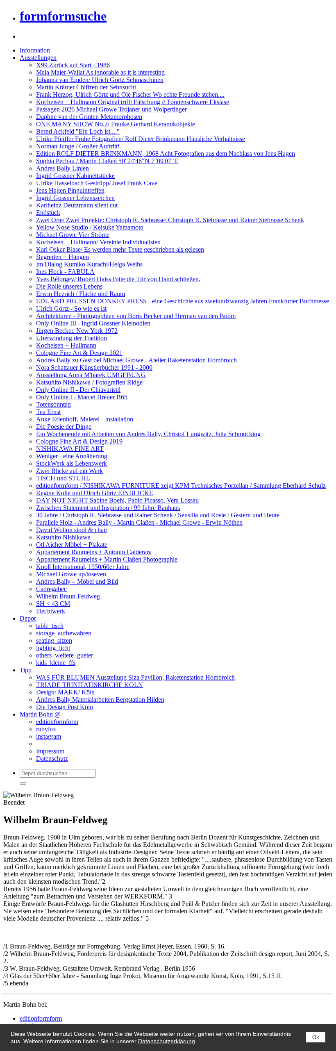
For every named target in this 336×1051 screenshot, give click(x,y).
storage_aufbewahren (63, 633)
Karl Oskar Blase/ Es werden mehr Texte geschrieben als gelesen (120, 249)
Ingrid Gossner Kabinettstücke (75, 175)
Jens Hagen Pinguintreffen (70, 190)
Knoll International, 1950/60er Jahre (82, 566)
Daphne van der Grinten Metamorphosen (89, 116)
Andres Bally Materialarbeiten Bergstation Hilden (100, 699)
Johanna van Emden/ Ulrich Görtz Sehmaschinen (99, 79)
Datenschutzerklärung (166, 1041)
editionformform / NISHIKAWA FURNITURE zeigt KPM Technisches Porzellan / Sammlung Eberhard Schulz (181, 485)
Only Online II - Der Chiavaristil (78, 389)
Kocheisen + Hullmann (66, 345)
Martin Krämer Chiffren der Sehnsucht (86, 87)
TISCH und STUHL (63, 478)
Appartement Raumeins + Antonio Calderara (94, 551)
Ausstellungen (38, 57)
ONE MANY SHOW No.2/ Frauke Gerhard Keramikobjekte (115, 124)
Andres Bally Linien (62, 168)
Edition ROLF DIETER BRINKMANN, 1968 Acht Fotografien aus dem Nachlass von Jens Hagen (165, 153)
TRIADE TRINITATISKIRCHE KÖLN (89, 684)
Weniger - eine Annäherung (71, 456)
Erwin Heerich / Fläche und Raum (80, 293)
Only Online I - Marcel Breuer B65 (81, 397)
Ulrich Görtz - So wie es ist (71, 308)
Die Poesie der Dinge (63, 426)
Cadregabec (51, 588)
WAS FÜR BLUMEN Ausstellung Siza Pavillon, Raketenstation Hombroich (135, 677)
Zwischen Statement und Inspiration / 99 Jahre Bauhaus (108, 507)
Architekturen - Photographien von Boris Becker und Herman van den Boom (136, 315)
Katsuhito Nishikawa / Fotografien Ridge (89, 382)
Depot (28, 618)
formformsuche (63, 16)
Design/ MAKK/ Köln (65, 692)
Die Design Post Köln (64, 706)
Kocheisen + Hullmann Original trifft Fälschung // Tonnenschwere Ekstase (132, 101)
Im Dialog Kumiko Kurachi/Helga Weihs (89, 264)
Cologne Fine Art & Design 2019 (79, 441)
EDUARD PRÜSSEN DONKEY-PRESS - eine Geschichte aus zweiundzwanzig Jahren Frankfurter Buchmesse (182, 301)
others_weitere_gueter (64, 655)
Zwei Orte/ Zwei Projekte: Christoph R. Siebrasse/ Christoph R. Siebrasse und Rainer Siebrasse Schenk (170, 219)
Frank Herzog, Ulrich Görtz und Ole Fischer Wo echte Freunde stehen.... (130, 94)
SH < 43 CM (53, 603)
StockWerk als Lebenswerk (71, 463)
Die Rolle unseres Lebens (69, 286)
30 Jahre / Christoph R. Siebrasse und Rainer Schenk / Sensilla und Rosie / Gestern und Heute (157, 515)
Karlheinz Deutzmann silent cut (77, 205)
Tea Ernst (48, 411)
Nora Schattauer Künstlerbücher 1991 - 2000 (94, 367)
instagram (48, 736)
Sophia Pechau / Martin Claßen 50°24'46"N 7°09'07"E (107, 160)
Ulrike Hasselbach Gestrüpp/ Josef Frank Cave (96, 183)
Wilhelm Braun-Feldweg (68, 596)
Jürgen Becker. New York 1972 (77, 330)
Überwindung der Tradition (71, 337)
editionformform (57, 721)
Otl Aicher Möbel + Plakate (71, 544)
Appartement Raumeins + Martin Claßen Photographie (106, 559)
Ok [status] (315, 1037)
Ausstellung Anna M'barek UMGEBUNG (91, 374)
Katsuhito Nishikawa (63, 537)
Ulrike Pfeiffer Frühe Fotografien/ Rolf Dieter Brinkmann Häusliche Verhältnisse (140, 138)
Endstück (48, 212)
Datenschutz (52, 758)
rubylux (46, 729)
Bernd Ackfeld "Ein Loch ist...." (78, 131)
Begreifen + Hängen (62, 256)
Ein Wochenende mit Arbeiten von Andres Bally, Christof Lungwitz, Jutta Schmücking (148, 433)
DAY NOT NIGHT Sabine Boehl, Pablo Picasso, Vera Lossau (117, 500)
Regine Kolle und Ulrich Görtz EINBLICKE (94, 492)
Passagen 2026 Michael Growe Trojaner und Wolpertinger (111, 109)
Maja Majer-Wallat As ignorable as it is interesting (100, 72)
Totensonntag (53, 404)
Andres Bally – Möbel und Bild (77, 581)
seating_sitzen (54, 640)
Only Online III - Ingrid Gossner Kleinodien (93, 323)
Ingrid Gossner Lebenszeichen (75, 197)
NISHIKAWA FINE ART (70, 448)
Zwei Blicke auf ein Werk (69, 470)
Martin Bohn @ (40, 714)
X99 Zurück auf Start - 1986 (73, 64)
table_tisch (50, 625)
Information (35, 50)
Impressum (50, 751)
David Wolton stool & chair (71, 529)
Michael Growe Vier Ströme (72, 234)
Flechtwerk (50, 610)
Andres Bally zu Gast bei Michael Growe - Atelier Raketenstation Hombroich (136, 360)
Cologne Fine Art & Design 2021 (79, 352)
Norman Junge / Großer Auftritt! (78, 146)
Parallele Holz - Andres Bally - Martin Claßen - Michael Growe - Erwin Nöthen (139, 522)
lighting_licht (53, 647)
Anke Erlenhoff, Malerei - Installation (84, 419)
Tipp (26, 670)
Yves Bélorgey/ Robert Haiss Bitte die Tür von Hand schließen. (118, 278)
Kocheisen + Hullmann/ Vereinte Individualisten (98, 242)
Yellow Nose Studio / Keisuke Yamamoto (89, 227)
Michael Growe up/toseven (71, 574)
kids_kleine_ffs (55, 662)
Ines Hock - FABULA (65, 271)
